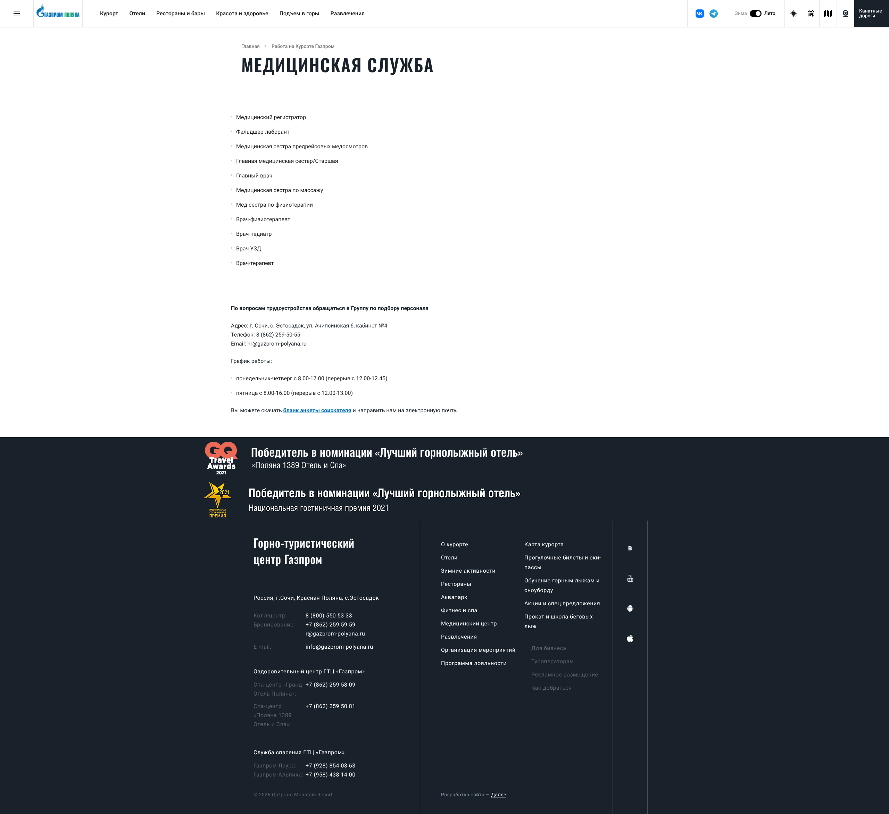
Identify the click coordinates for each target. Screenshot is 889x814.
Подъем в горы (299, 13)
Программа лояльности (474, 663)
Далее (498, 795)
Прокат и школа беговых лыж (558, 621)
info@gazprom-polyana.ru (339, 646)
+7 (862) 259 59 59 (331, 624)
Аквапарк (454, 597)
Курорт (109, 13)
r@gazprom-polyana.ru (335, 633)
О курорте (454, 544)
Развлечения (348, 13)
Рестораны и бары (180, 13)
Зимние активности (468, 570)
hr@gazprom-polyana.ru (276, 343)
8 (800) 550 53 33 (329, 615)
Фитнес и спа (459, 610)
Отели (137, 13)
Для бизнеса (548, 648)
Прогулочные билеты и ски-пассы (562, 562)
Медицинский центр (469, 623)
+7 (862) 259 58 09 (331, 684)
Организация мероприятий (478, 650)
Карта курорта (544, 544)
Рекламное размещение (564, 674)
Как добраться (551, 687)
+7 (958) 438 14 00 (331, 774)
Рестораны (456, 584)
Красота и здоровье (242, 13)
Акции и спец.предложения (562, 603)
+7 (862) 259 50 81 (331, 706)
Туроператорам (552, 661)
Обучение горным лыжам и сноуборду (562, 585)
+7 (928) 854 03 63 (331, 765)
